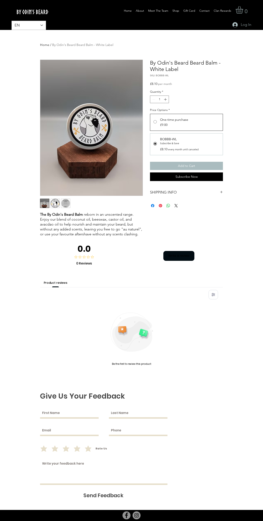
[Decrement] (153, 99)
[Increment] (165, 99)
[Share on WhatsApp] (168, 205)
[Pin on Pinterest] (160, 205)
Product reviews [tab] (55, 283)
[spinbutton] (159, 99)
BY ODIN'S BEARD (32, 12)
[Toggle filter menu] (213, 294)
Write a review (178, 256)
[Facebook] (126, 515)
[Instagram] (137, 515)
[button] (244, 10)
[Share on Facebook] (152, 205)
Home (44, 45)
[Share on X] (176, 205)
